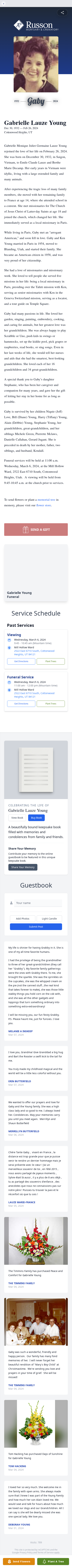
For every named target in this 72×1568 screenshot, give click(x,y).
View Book (17, 817)
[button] (36, 1241)
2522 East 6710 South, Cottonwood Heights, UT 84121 (34, 652)
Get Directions (21, 661)
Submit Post (36, 926)
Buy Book (36, 817)
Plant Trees (50, 661)
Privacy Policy (26, 1552)
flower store (43, 505)
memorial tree (46, 499)
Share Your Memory (22, 867)
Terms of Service (45, 1552)
